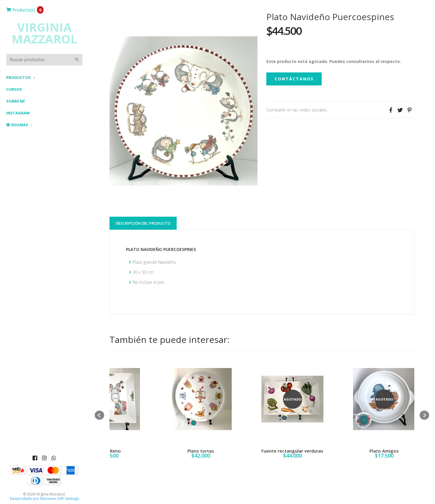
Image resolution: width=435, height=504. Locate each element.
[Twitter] (400, 110)
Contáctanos (294, 79)
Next (424, 415)
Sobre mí (15, 101)
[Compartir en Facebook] (390, 110)
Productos (18, 77)
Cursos (14, 89)
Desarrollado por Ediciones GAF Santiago (44, 498)
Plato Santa (334, 450)
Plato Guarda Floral (243, 450)
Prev (99, 415)
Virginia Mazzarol (44, 33)
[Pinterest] (409, 110)
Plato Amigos (151, 450)
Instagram (18, 113)
